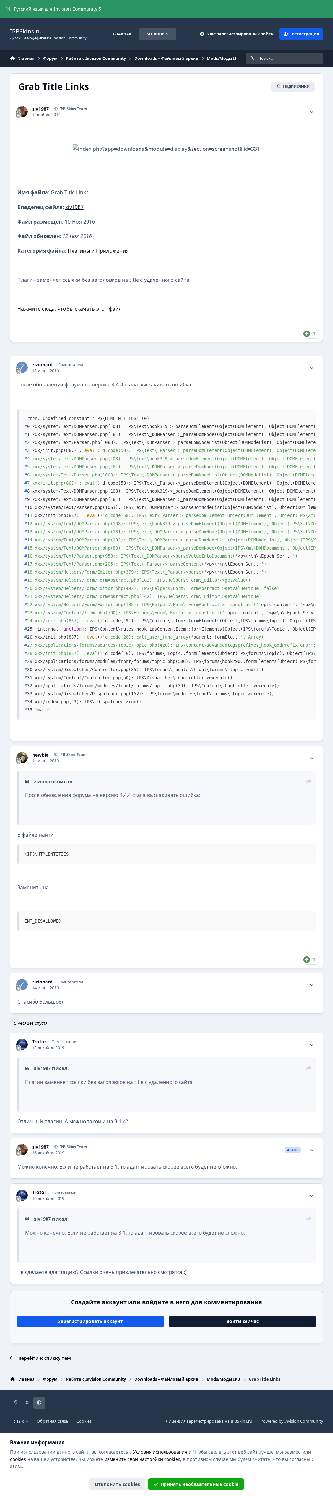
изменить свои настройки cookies (142, 1459)
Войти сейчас (242, 1321)
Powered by (291, 1421)
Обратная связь (52, 1421)
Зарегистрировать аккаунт (90, 1321)
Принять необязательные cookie (199, 1484)
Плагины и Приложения (98, 250)
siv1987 (74, 207)
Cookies (84, 1421)
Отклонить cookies (117, 1484)
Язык (19, 1421)
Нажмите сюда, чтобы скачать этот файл (69, 308)
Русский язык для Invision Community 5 (57, 9)
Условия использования (160, 1452)
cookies (18, 1459)
